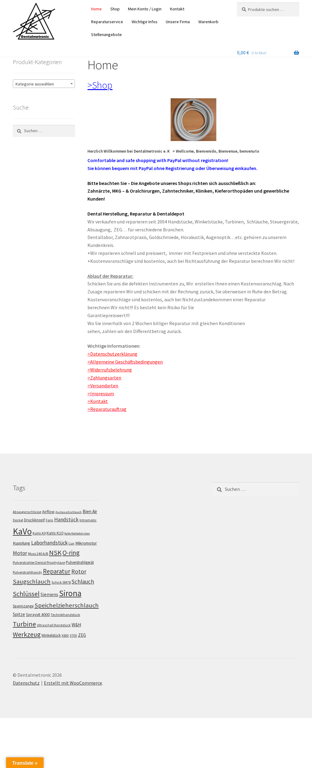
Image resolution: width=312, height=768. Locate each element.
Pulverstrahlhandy (27, 572)
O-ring (71, 553)
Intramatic (88, 520)
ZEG (82, 635)
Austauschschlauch (68, 512)
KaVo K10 (55, 533)
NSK (55, 553)
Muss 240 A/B (38, 554)
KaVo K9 (39, 533)
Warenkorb (208, 21)
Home (96, 9)
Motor (20, 553)
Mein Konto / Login (144, 9)
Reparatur (56, 571)
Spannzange (23, 606)
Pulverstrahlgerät (80, 562)
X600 (65, 635)
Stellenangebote (106, 34)
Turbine (24, 624)
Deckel (18, 520)
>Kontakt (97, 401)
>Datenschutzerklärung (112, 354)
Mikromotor (86, 543)
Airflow (48, 511)
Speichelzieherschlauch (66, 605)
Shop (115, 9)
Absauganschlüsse (27, 512)
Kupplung (21, 543)
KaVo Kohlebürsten (77, 533)
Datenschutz (26, 683)
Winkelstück (51, 635)
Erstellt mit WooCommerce (73, 683)
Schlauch (83, 581)
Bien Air (90, 511)
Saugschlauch (32, 581)
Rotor (78, 571)
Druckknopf (34, 520)
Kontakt (177, 9)
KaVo (22, 531)
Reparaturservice (107, 21)
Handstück (66, 519)
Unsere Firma (178, 21)
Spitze (19, 614)
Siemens (49, 594)
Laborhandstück (49, 542)
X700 (73, 635)
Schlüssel (26, 593)
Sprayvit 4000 (38, 614)
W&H (76, 625)
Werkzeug (27, 634)
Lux (71, 543)
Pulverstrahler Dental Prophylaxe (39, 562)
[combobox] (44, 83)
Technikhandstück (65, 614)
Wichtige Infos (145, 21)
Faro (49, 520)
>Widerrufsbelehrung (109, 370)
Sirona (70, 593)
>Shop (99, 85)
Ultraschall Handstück (54, 625)
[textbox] (44, 84)
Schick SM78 (61, 582)
